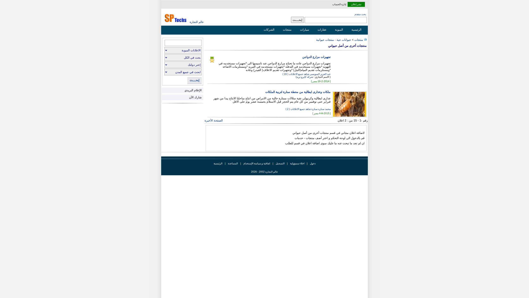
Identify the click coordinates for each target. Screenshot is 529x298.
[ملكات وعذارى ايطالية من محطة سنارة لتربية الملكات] (348, 116)
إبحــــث (194, 80)
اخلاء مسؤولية (297, 163)
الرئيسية (356, 29)
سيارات (304, 29)
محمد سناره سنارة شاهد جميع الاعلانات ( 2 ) (308, 109)
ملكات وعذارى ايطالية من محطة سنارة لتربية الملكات (298, 92)
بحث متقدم (360, 14)
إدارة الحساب (339, 4)
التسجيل (280, 163)
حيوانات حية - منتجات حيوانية (333, 39)
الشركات (269, 29)
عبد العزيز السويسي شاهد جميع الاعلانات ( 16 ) (306, 74)
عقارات (322, 29)
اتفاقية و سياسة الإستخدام (256, 163)
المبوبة (339, 29)
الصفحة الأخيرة (214, 120)
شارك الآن (195, 97)
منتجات (287, 29)
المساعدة (233, 163)
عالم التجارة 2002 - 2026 (264, 171)
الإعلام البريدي (193, 90)
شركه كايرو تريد (305, 77)
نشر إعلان (356, 4)
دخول (313, 163)
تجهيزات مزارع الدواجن (316, 57)
